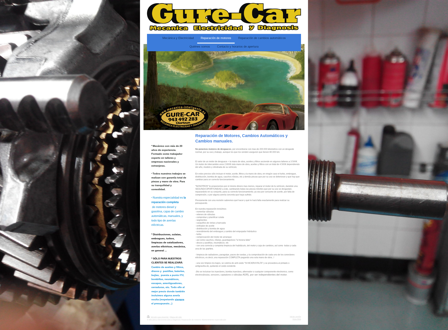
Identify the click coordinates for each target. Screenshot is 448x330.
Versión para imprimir (159, 317)
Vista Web (296, 319)
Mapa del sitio (176, 317)
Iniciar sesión (295, 316)
